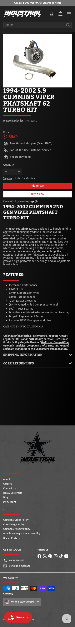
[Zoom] (51, 77)
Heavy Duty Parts (12, 492)
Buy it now (37, 194)
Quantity (8, 164)
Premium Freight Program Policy (21, 533)
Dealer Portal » (11, 538)
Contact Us (9, 488)
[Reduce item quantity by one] (6, 172)
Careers (7, 483)
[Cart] (60, 13)
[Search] (68, 25)
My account (9, 501)
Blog (5, 497)
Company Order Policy (15, 519)
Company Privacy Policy (16, 528)
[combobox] (37, 25)
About (6, 479)
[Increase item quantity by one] (19, 172)
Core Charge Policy (13, 524)
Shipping (7, 178)
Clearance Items (52, 2)
